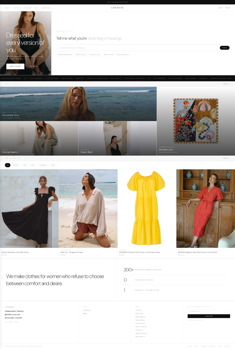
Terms (196, 346)
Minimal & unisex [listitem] (95, 54)
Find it (224, 48)
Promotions (87, 310)
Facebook (203, 346)
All (8, 165)
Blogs (85, 313)
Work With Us (140, 336)
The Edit (17, 8)
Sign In (221, 8)
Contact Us (139, 330)
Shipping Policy (140, 317)
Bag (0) (227, 8)
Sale (37, 8)
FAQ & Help (139, 313)
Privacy (189, 346)
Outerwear (43, 165)
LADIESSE (117, 8)
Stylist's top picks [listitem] (81, 54)
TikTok (220, 346)
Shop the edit (15, 66)
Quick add (29, 246)
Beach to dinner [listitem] (108, 54)
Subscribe (209, 316)
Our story (33, 66)
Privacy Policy (140, 323)
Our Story (46, 8)
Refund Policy (140, 320)
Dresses (15, 165)
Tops (24, 165)
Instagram (212, 346)
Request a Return (141, 333)
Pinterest (227, 346)
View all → (226, 84)
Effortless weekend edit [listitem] (65, 54)
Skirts (53, 165)
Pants (33, 165)
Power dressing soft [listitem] (123, 54)
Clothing (27, 8)
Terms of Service (141, 327)
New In (8, 8)
